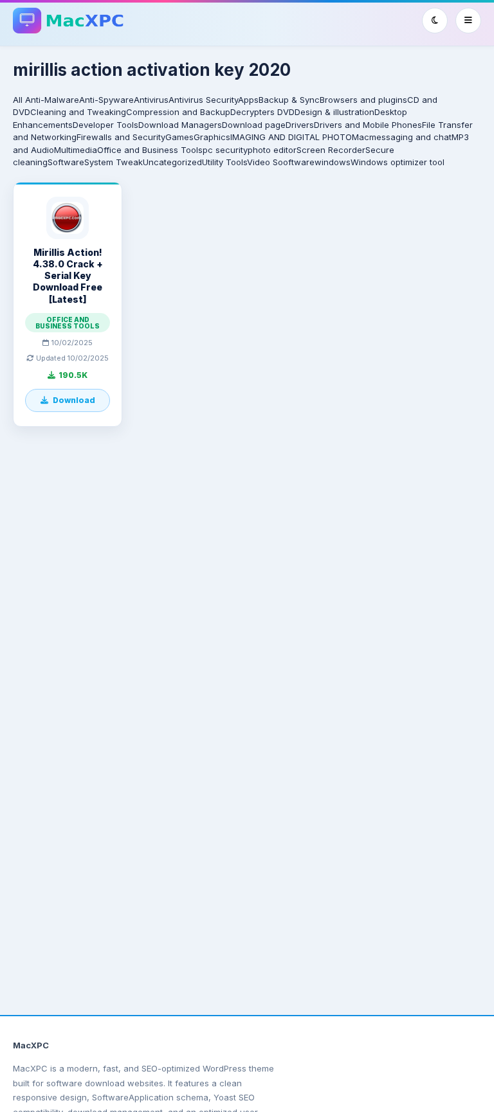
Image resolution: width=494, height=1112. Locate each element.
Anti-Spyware (106, 99)
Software (66, 162)
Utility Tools (224, 162)
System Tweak (113, 162)
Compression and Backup (178, 112)
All (18, 99)
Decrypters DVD (262, 112)
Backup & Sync (289, 99)
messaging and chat (410, 137)
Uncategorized (172, 162)
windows (333, 162)
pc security (225, 150)
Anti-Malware (52, 99)
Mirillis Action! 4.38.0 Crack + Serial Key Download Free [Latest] (68, 276)
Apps (248, 99)
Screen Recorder (331, 150)
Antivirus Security (203, 99)
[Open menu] (468, 20)
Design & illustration (334, 112)
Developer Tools (105, 125)
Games (179, 137)
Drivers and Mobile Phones (368, 125)
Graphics (212, 137)
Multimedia (75, 150)
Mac (360, 137)
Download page (254, 125)
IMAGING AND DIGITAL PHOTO (291, 137)
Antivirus (151, 99)
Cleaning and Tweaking (78, 112)
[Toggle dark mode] (435, 20)
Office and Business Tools (150, 150)
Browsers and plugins (363, 99)
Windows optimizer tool (397, 162)
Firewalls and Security (121, 137)
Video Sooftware (281, 162)
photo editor (272, 150)
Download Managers (180, 125)
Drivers (300, 125)
